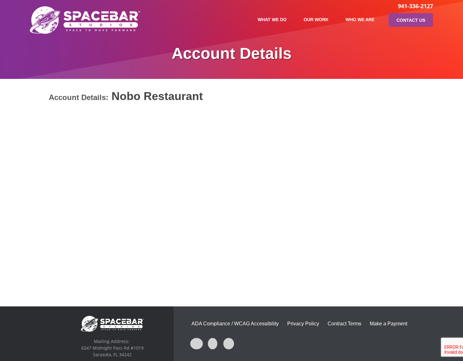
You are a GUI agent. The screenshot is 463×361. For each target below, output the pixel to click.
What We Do (272, 19)
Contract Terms (344, 323)
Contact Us (411, 20)
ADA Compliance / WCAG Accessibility (235, 323)
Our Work (316, 19)
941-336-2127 (415, 6)
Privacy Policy (303, 323)
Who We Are (360, 19)
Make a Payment (388, 323)
